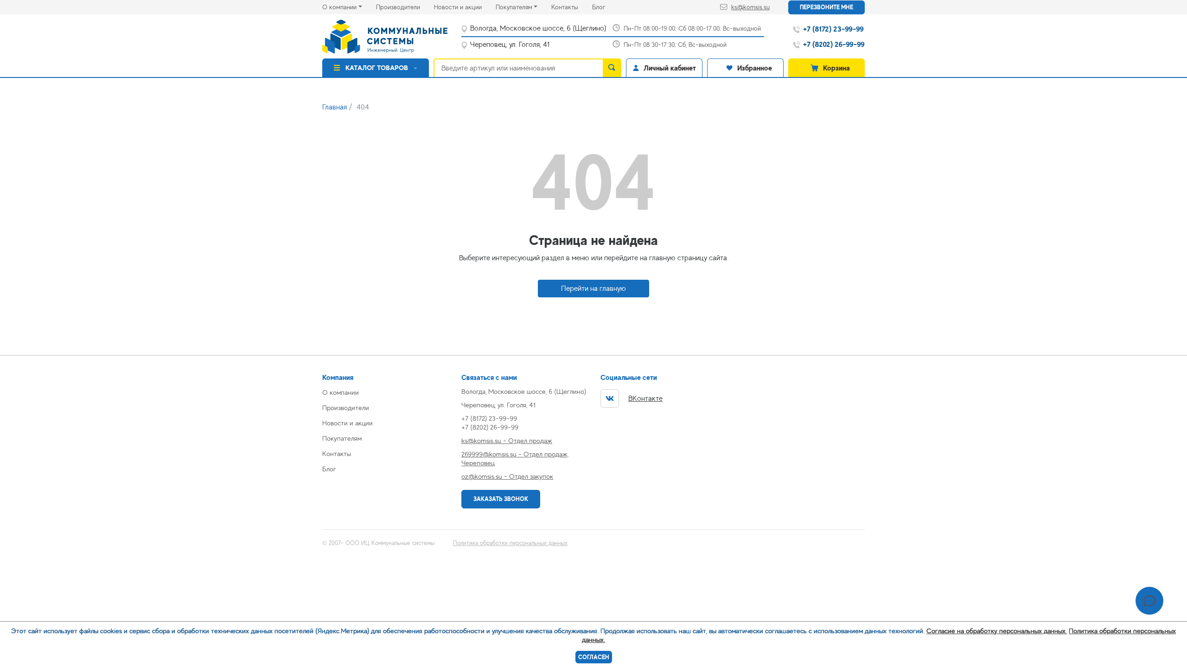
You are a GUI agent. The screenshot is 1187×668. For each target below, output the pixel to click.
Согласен (593, 657)
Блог (605, 7)
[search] (612, 67)
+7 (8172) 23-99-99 (489, 418)
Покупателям (514, 7)
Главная (334, 107)
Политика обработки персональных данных (510, 543)
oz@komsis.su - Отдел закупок (507, 476)
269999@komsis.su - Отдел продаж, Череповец (514, 458)
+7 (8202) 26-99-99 (489, 427)
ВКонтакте (645, 398)
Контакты (571, 7)
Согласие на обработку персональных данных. (996, 631)
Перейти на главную (593, 288)
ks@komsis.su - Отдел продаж (506, 440)
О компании (339, 7)
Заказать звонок (500, 498)
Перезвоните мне (826, 7)
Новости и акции (465, 7)
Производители (405, 7)
